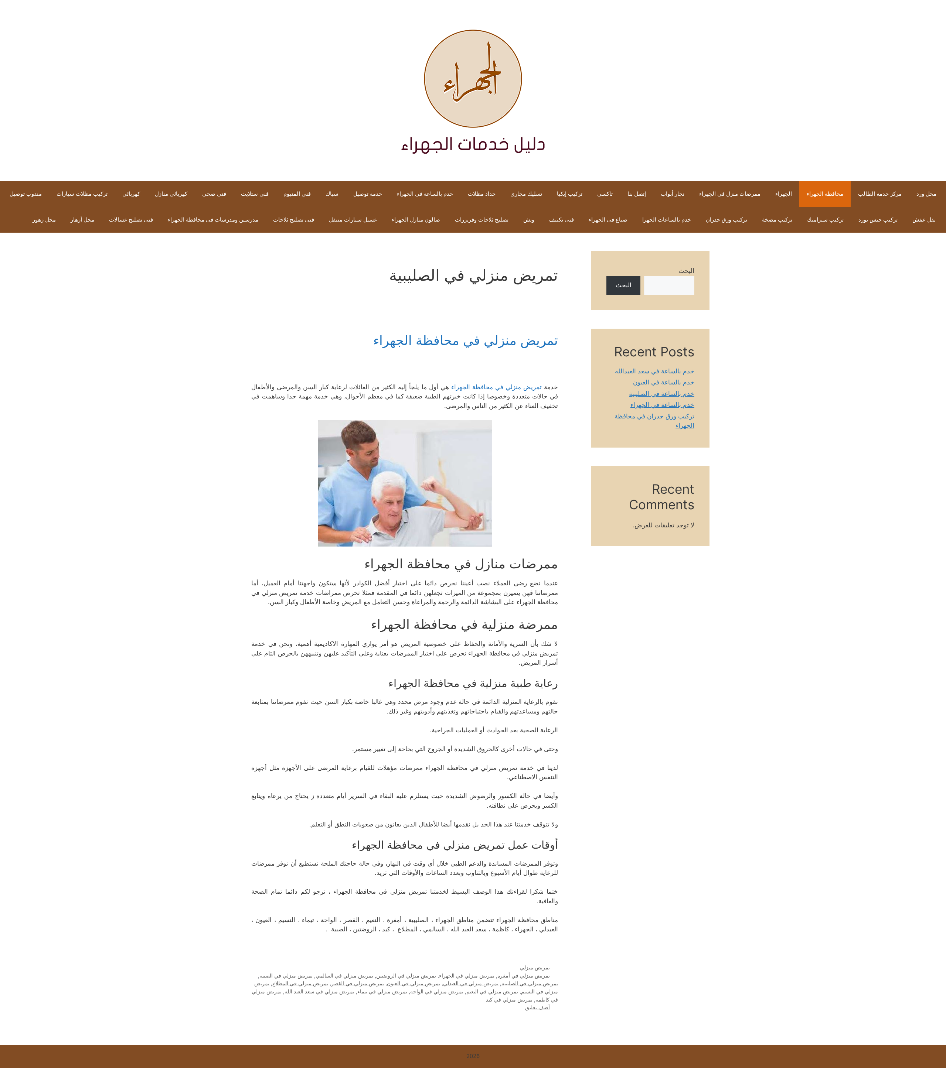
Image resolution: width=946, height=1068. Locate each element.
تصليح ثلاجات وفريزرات (481, 219)
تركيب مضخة (777, 219)
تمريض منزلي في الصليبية (529, 983)
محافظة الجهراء (825, 193)
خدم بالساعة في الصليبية (661, 393)
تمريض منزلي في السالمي (344, 975)
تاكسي (605, 193)
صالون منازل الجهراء (416, 219)
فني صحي (214, 193)
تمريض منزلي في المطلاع (300, 983)
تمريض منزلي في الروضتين (406, 975)
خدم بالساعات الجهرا (666, 219)
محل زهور (44, 219)
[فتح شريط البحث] (14, 220)
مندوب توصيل (26, 193)
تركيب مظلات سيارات (82, 193)
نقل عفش (924, 219)
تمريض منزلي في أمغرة (523, 975)
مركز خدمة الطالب (880, 193)
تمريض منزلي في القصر (357, 983)
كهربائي (131, 193)
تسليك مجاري (526, 193)
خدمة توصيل (367, 193)
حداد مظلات (482, 193)
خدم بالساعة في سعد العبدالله (654, 371)
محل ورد (926, 193)
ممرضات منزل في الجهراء (729, 193)
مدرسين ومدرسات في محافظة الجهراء (213, 219)
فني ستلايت (255, 193)
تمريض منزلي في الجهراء (466, 975)
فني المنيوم (297, 193)
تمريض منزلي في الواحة (436, 991)
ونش (528, 219)
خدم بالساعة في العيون (663, 382)
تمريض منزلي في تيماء (382, 991)
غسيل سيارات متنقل (353, 219)
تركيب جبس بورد (878, 219)
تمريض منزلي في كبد (509, 999)
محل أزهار (82, 219)
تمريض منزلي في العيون (413, 983)
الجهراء (783, 193)
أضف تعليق (537, 1007)
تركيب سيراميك (825, 219)
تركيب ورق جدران (726, 219)
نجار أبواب (672, 193)
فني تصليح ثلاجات (293, 219)
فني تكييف (561, 219)
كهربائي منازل (171, 193)
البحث (686, 270)
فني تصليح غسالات (131, 219)
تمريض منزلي (535, 967)
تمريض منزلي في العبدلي (470, 983)
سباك (332, 193)
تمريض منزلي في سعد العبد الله (319, 991)
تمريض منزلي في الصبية (286, 975)
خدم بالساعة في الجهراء (425, 193)
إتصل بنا (636, 193)
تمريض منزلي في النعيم (492, 991)
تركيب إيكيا (569, 193)
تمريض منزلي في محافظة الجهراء (465, 340)
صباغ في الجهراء (608, 219)
